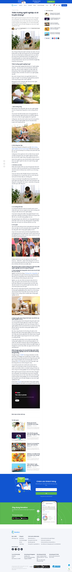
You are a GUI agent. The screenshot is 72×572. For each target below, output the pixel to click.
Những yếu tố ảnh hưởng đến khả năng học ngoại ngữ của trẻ (32, 423)
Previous (38, 511)
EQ (19, 361)
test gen (19, 381)
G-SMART (22, 354)
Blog (17, 10)
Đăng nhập (64, 5)
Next (38, 519)
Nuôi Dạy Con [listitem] (29, 425)
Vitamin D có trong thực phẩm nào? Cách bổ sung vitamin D (33, 444)
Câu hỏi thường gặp (41, 5)
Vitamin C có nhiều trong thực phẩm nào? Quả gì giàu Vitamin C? (33, 454)
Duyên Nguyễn (23, 28)
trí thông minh (28, 273)
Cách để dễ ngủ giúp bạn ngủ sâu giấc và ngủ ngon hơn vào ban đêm (33, 433)
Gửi (46, 493)
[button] (69, 569)
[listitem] (4, 161)
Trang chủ (20, 5)
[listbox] (53, 5)
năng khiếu (34, 273)
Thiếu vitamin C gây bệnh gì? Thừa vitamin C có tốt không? (33, 464)
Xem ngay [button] (50, 1)
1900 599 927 (49, 496)
